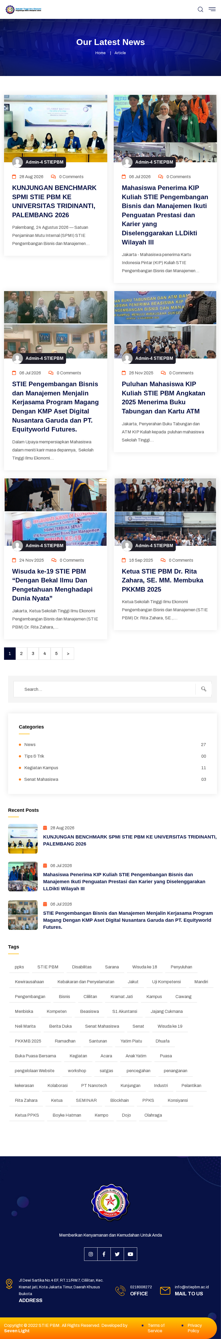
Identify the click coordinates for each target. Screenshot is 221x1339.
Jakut (133, 981)
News (115, 744)
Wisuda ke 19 (170, 1026)
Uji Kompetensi (166, 981)
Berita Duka (60, 1026)
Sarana (112, 967)
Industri (161, 1085)
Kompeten (57, 1011)
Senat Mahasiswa (115, 779)
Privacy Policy (195, 1328)
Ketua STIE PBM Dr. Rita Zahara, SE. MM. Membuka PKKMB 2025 (162, 580)
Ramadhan (65, 1041)
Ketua (57, 1100)
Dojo (126, 1115)
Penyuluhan (181, 967)
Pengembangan (30, 996)
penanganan (175, 1070)
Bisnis (64, 996)
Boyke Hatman (67, 1115)
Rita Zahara (26, 1100)
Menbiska (24, 1011)
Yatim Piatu (131, 1041)
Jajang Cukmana (167, 1011)
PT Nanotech (94, 1085)
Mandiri (201, 981)
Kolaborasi (57, 1085)
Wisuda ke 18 (144, 967)
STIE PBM (47, 967)
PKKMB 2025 (28, 1041)
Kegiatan (78, 1056)
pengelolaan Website (34, 1070)
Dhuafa (163, 1041)
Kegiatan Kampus (115, 767)
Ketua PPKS (27, 1115)
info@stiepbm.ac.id (192, 1287)
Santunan (98, 1041)
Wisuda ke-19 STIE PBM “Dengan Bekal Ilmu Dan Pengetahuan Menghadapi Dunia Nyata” (52, 585)
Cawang (183, 996)
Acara (106, 1056)
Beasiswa (89, 1011)
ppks (19, 967)
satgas (106, 1070)
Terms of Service (156, 1328)
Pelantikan (191, 1085)
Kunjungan (130, 1085)
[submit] (203, 689)
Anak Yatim (136, 1056)
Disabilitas (82, 967)
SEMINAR (86, 1100)
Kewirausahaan (29, 981)
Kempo (101, 1115)
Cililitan (90, 996)
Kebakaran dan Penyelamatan (85, 981)
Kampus (154, 996)
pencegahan (138, 1070)
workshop (77, 1070)
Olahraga (153, 1115)
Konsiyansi (178, 1100)
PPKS (148, 1100)
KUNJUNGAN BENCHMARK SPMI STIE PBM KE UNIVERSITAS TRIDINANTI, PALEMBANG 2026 (54, 201)
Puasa (166, 1056)
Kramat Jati (121, 996)
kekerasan (24, 1085)
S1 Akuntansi (124, 1011)
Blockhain (119, 1100)
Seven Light (17, 1330)
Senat (138, 1026)
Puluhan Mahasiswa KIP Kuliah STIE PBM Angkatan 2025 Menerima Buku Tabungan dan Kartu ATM (163, 397)
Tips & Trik (115, 756)
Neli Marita (25, 1026)
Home (100, 53)
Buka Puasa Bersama (35, 1056)
